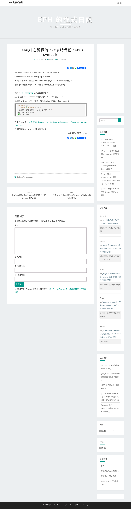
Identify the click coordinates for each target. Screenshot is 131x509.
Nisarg (85, 505)
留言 (17, 225)
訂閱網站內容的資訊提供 (110, 471)
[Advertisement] (32, 155)
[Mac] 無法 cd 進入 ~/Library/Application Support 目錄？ (108, 165)
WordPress (70, 505)
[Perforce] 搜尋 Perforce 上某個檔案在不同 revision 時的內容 (29, 195)
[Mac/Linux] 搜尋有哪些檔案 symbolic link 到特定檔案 (110, 154)
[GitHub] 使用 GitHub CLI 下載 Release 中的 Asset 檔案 (110, 192)
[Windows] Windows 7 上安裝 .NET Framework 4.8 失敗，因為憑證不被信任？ (110, 305)
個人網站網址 (20, 275)
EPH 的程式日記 (16, 2)
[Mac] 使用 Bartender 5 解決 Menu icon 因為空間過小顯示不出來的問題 (110, 248)
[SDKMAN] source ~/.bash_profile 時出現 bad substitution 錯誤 (109, 142)
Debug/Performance (25, 177)
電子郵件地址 (20, 266)
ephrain (51, 59)
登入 (102, 466)
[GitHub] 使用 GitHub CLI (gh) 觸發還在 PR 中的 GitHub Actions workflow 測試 (110, 333)
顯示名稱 (18, 257)
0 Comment (62, 59)
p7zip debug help (26, 93)
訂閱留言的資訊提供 (108, 476)
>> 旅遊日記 (118, 3)
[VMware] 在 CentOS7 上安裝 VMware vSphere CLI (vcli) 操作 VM (72, 195)
